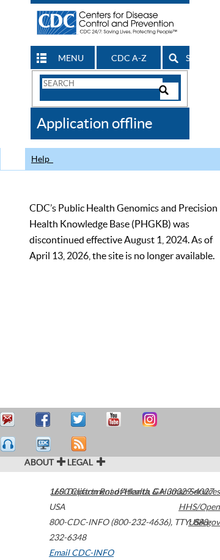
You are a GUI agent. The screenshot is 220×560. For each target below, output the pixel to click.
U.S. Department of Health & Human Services (135, 491)
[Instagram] (151, 419)
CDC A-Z (129, 58)
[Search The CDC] (102, 83)
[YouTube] (115, 419)
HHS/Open (199, 507)
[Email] (9, 419)
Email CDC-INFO (81, 553)
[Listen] (9, 444)
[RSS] (80, 444)
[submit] (169, 91)
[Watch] (44, 444)
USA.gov (204, 522)
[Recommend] (44, 419)
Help (42, 159)
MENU (71, 58)
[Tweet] (80, 419)
